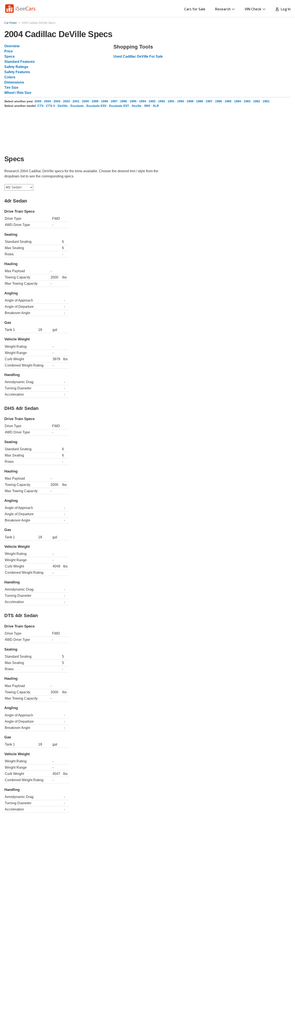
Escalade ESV (96, 105)
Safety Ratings (16, 67)
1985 (228, 101)
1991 (171, 101)
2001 (76, 101)
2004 (47, 101)
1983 (247, 101)
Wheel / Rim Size (17, 93)
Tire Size (11, 87)
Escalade (77, 105)
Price (8, 51)
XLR (156, 105)
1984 (237, 101)
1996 (123, 101)
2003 (57, 101)
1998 (104, 101)
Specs (9, 56)
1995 (133, 101)
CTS (40, 105)
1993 (152, 101)
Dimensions (14, 82)
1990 (180, 101)
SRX (147, 105)
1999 (95, 101)
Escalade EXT (119, 105)
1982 (256, 101)
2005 (38, 101)
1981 (266, 101)
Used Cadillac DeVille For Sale (138, 56)
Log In (285, 9)
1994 (142, 101)
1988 (199, 101)
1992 (161, 101)
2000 (85, 101)
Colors (9, 77)
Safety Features (17, 72)
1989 (190, 101)
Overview (11, 46)
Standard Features (19, 61)
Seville (136, 105)
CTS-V (50, 105)
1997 (114, 101)
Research (223, 9)
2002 (66, 101)
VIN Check (253, 9)
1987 (209, 101)
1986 (218, 101)
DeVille (63, 105)
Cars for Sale (194, 9)
